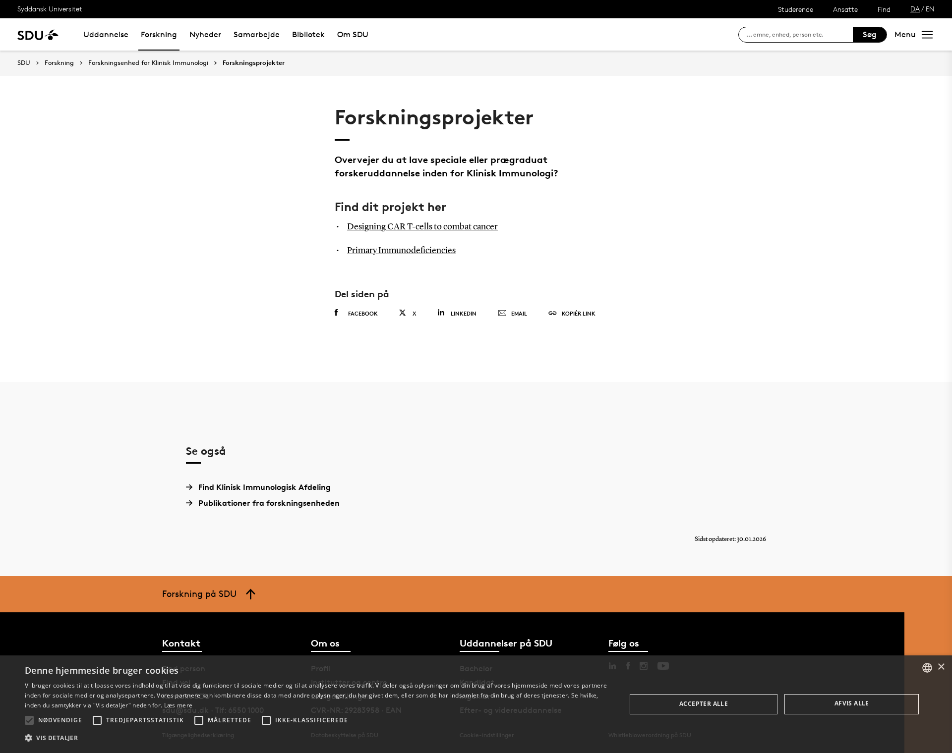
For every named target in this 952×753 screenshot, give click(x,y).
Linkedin (463, 313)
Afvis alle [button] (851, 703)
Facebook (363, 313)
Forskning (159, 34)
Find (884, 9)
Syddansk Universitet (49, 8)
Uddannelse (105, 34)
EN (930, 8)
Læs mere (178, 705)
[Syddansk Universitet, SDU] (38, 34)
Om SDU (352, 34)
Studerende (795, 9)
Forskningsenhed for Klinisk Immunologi (148, 62)
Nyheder (205, 34)
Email (519, 313)
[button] (29, 720)
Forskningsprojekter (254, 62)
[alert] (476, 704)
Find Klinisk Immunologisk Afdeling (264, 487)
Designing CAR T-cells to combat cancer (422, 226)
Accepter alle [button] (703, 703)
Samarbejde (257, 34)
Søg (870, 34)
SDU (23, 62)
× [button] (941, 667)
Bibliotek (308, 34)
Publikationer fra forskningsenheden (269, 503)
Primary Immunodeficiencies (401, 250)
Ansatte (845, 9)
